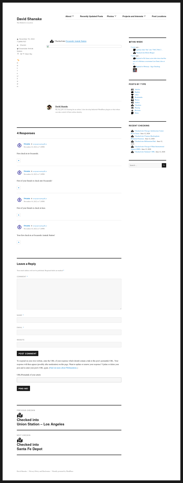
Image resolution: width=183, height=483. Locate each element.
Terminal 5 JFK (144, 152)
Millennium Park (145, 141)
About (68, 16)
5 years (133, 56)
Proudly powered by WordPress (62, 471)
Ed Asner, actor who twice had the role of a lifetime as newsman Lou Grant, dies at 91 (149, 61)
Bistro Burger (145, 53)
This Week (137, 42)
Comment (22, 277)
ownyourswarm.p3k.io (40, 144)
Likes (137, 94)
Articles (137, 89)
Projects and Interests (132, 16)
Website (21, 340)
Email (20, 327)
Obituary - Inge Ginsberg (148, 66)
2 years (133, 47)
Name (20, 315)
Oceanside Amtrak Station (76, 41)
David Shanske (29, 18)
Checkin (22, 45)
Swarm (27, 143)
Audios (137, 102)
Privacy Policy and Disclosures (39, 471)
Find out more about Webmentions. (63, 367)
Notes (137, 113)
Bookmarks (139, 97)
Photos (110, 16)
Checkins (138, 105)
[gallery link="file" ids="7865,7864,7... (149, 50)
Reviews (138, 110)
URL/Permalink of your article (29, 374)
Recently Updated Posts (91, 16)
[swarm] (18, 60)
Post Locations (159, 16)
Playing (137, 108)
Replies (137, 92)
